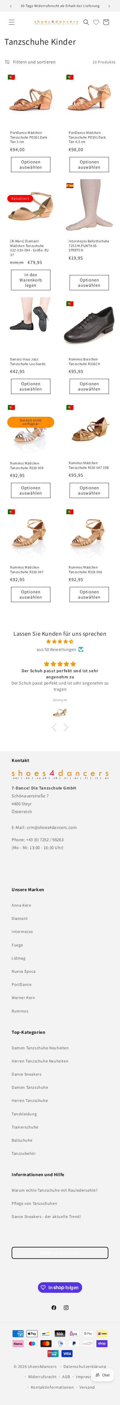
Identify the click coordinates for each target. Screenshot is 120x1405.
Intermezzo (22, 931)
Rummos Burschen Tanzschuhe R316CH (84, 361)
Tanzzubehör (24, 1153)
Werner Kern (23, 997)
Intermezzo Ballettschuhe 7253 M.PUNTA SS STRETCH (89, 245)
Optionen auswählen (31, 164)
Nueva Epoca (24, 971)
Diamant (20, 918)
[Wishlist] (96, 22)
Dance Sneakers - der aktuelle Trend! (46, 1216)
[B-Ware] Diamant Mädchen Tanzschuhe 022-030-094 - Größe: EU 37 (29, 248)
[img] (60, 641)
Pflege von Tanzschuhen (34, 1203)
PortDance (21, 984)
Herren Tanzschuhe (30, 1100)
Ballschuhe (22, 1140)
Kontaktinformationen (52, 1387)
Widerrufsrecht (42, 1376)
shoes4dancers (42, 1366)
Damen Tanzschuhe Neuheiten (40, 1047)
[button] (11, 22)
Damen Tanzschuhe (30, 1087)
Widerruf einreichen (60, 1252)
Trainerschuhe (25, 1127)
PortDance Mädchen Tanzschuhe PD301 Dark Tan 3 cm (28, 137)
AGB (66, 1376)
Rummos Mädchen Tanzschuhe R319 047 (26, 569)
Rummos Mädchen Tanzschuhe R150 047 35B (89, 465)
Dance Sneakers (26, 1074)
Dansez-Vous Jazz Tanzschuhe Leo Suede (28, 361)
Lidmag (19, 958)
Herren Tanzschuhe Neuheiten (40, 1061)
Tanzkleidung (24, 1114)
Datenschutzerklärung (84, 1366)
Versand (87, 1387)
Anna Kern (21, 905)
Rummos (20, 1011)
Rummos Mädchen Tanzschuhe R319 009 (26, 465)
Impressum (87, 1376)
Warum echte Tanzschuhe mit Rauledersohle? (55, 1190)
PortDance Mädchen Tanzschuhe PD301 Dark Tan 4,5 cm (87, 137)
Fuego (17, 945)
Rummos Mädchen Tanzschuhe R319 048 (85, 569)
